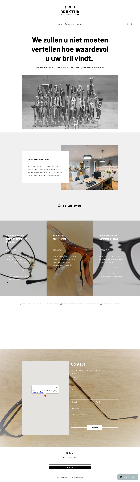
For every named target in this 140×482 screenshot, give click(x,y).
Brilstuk (70, 453)
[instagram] (131, 24)
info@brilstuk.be (76, 374)
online (52, 166)
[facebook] (128, 24)
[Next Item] (114, 322)
